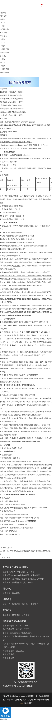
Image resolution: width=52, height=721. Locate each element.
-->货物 (2, 19)
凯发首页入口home (12, 122)
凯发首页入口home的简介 (14, 572)
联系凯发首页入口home (22, 582)
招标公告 (3, 16)
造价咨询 (7, 610)
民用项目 (16, 615)
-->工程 (2, 23)
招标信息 (24, 122)
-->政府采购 (4, 52)
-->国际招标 (4, 29)
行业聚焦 (16, 593)
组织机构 (6, 579)
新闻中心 (7, 588)
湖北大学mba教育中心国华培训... (13, 109)
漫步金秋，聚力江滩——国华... (12, 115)
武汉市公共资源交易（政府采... (12, 92)
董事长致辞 (35, 575)
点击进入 (20, 651)
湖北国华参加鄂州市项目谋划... (12, 99)
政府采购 (3, 33)
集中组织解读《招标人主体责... (12, 105)
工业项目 (6, 615)
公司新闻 (6, 593)
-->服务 (2, 26)
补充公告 (3, 56)
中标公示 (3, 36)
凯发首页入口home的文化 (32, 579)
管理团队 (16, 579)
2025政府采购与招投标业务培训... (13, 112)
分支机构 (6, 582)
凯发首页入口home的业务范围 (16, 575)
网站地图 (28, 703)
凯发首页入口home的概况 (15, 567)
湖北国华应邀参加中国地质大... (12, 95)
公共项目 (25, 615)
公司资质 (31, 572)
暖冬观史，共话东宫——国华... (12, 102)
